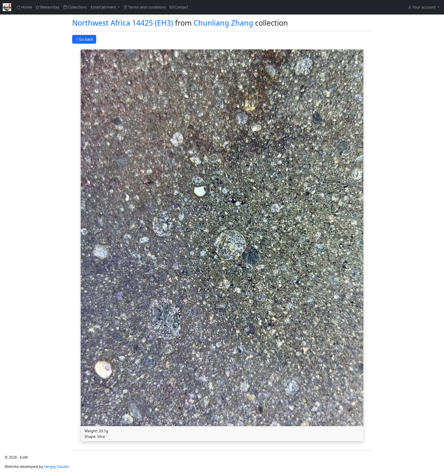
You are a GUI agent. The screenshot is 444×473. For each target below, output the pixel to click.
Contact (181, 7)
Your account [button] (424, 7)
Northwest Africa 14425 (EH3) (122, 23)
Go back (86, 39)
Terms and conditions (147, 7)
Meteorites (49, 7)
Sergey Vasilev (56, 466)
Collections (77, 7)
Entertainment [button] (104, 7)
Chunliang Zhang (223, 23)
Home (26, 7)
